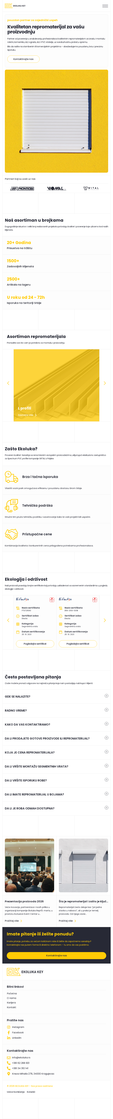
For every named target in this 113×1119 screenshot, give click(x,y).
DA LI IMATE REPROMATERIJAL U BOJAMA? (34, 794)
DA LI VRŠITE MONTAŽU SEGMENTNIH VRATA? (36, 766)
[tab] (56, 696)
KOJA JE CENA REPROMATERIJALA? (30, 752)
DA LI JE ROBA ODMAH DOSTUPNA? (29, 808)
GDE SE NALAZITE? (17, 696)
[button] (8, 383)
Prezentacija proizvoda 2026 (24, 901)
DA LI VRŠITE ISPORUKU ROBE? (26, 780)
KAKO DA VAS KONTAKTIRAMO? (27, 724)
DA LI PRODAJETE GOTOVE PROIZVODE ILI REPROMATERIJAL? (47, 738)
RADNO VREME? (16, 710)
